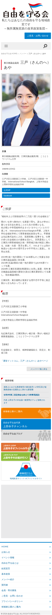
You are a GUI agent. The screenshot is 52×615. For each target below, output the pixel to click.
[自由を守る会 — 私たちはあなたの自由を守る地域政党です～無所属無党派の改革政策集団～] (26, 10)
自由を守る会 (13, 614)
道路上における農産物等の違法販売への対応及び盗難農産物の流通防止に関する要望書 (25, 388)
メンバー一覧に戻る (38, 369)
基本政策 (5, 574)
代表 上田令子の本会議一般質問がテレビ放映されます (24, 401)
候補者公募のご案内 (12, 411)
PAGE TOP (44, 607)
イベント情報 (7, 557)
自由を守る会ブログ (12, 433)
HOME (4, 546)
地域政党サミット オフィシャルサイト (26, 478)
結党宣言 (5, 568)
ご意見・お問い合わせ (37, 35)
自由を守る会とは (10, 563)
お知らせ (5, 552)
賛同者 (4, 585)
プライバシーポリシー (12, 601)
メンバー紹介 (7, 579)
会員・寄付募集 (8, 590)
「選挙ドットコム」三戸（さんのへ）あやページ (24, 360)
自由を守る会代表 (15, 424)
